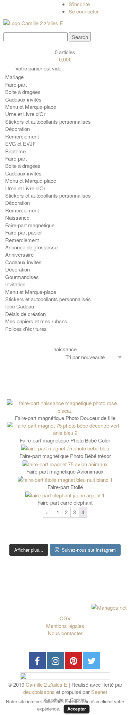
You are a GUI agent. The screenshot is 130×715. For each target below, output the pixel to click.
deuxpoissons (39, 691)
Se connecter (84, 11)
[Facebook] (37, 660)
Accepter (76, 708)
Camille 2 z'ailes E (46, 684)
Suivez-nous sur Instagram (89, 549)
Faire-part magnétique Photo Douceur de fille (65, 417)
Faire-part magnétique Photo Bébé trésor (65, 455)
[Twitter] (91, 660)
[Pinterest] (73, 660)
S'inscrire (79, 4)
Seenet (99, 691)
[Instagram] (55, 660)
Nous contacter (65, 633)
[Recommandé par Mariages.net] (109, 606)
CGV (65, 618)
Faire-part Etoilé (65, 486)
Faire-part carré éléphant (65, 502)
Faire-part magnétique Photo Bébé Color (65, 440)
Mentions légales (65, 625)
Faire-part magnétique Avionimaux (65, 471)
